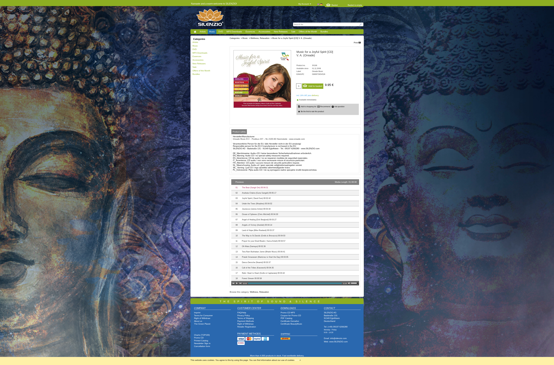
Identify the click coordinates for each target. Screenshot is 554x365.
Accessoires (264, 31)
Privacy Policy (243, 315)
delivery (315, 95)
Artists (203, 31)
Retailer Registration (246, 327)
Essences (250, 31)
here (297, 360)
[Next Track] (240, 283)
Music (212, 31)
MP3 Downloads (234, 31)
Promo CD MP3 (288, 312)
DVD (220, 31)
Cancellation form (202, 346)
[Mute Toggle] (349, 283)
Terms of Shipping (245, 318)
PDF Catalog (286, 318)
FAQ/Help (241, 312)
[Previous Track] (233, 283)
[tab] (239, 131)
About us (198, 321)
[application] (295, 232)
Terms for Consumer (203, 315)
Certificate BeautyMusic (291, 324)
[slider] (355, 283)
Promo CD (199, 338)
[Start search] (361, 24)
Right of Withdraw (202, 318)
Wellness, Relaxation (259, 292)
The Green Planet (202, 324)
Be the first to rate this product (312, 111)
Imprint (197, 312)
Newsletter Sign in (202, 343)
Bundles (324, 31)
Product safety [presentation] (239, 132)
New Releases (281, 31)
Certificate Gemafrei (290, 321)
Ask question (339, 107)
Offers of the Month (308, 31)
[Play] (237, 283)
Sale (293, 31)
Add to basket (315, 86)
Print (356, 42)
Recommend (325, 107)
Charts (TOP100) (202, 335)
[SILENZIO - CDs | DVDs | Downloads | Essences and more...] (210, 18)
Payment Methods (245, 321)
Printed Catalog (201, 340)
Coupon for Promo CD (291, 315)
